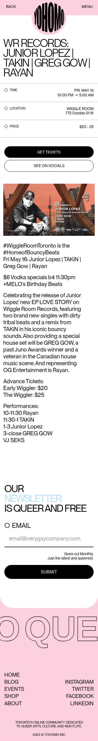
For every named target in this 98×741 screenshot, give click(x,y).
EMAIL (21, 525)
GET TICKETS (49, 152)
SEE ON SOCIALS (49, 165)
